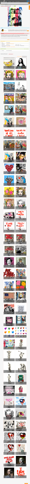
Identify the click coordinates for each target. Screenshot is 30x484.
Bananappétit (5, 113)
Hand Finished (13, 46)
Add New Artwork (26, 33)
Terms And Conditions (18, 476)
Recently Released (19, 56)
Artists (13, 1)
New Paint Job (5, 394)
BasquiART (17, 265)
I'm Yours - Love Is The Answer (19, 218)
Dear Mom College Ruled (19, 312)
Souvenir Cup (17, 66)
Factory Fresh (5, 66)
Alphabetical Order (24, 56)
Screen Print (8, 46)
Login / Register (17, 1)
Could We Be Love (18, 160)
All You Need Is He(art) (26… (19, 335)
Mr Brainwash (5, 79)
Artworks (9, 1)
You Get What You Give (18, 417)
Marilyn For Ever (17, 300)
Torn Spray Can (17, 394)
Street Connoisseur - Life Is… (7, 253)
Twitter (27, 1)
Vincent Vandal (5, 148)
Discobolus (17, 359)
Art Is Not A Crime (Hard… (7, 277)
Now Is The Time (18, 429)
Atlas (16, 347)
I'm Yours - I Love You (6, 230)
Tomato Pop (5, 183)
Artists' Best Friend (18, 382)
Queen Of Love (17, 125)
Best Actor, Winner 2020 (18, 464)
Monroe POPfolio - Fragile (7, 207)
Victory (5, 359)
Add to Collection (26, 48)
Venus (4, 370)
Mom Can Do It (6, 101)
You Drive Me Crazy (18, 101)
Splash (5, 125)
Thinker (16, 370)
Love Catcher (17, 183)
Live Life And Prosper (6, 476)
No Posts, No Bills (6, 347)
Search (28, 3)
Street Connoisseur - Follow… (7, 242)
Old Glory (5, 300)
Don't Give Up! (5, 464)
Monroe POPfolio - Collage (19, 195)
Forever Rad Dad (18, 90)
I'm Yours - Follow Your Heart (19, 230)
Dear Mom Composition (7, 324)
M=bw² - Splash (6, 160)
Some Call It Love (6, 78)
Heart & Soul (17, 452)
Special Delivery (6, 218)
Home (1, 4)
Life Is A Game (5, 429)
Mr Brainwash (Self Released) (10, 43)
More (28, 30)
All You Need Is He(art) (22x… (7, 335)
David (4, 382)
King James (17, 277)
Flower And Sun (6, 195)
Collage (17, 113)
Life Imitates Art (17, 324)
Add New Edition (27, 41)
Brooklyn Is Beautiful (6, 90)
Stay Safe (5, 417)
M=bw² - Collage (18, 148)
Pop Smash (17, 78)
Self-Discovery (17, 253)
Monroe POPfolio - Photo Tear (19, 207)
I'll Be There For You (6, 312)
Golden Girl (5, 265)
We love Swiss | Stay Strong (7, 452)
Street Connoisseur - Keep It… (19, 242)
